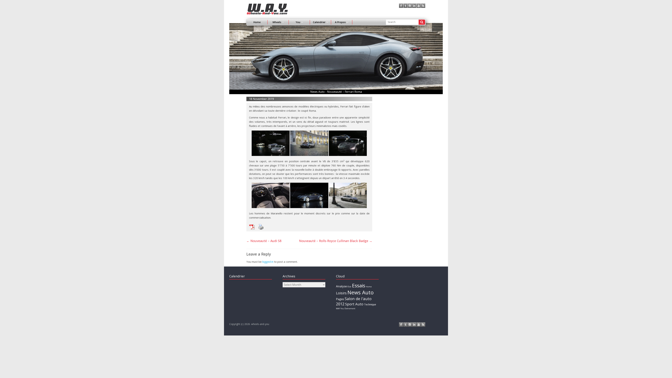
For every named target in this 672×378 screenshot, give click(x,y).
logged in (267, 261)
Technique (370, 304)
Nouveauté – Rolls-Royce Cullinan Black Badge (335, 241)
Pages (340, 299)
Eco (349, 286)
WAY (338, 308)
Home (257, 22)
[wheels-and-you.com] (267, 6)
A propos (340, 22)
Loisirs (341, 293)
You (342, 308)
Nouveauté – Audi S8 (263, 241)
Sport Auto (354, 304)
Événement (350, 308)
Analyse (341, 286)
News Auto (360, 292)
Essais (358, 285)
